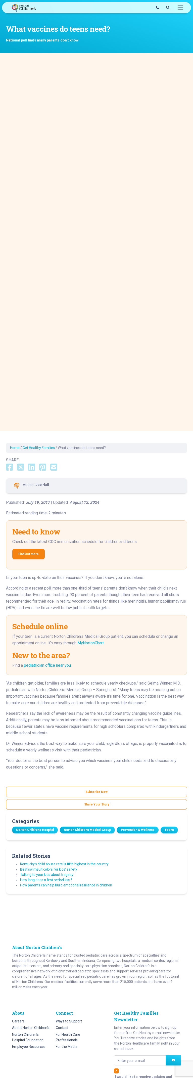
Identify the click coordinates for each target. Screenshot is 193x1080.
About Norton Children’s (30, 1028)
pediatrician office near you (47, 665)
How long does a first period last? (46, 880)
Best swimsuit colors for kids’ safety (48, 869)
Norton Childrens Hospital (35, 830)
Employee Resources (28, 1047)
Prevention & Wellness (138, 830)
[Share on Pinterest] (42, 467)
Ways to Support (69, 1021)
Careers (18, 1021)
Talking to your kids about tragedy (46, 875)
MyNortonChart (90, 643)
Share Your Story (96, 804)
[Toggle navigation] (180, 7)
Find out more (28, 554)
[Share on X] (20, 467)
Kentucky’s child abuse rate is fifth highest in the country (64, 864)
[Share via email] (53, 467)
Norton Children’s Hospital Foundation (27, 1037)
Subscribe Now (96, 792)
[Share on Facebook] (9, 467)
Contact (62, 1028)
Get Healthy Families (39, 448)
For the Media (66, 1047)
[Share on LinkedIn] (31, 467)
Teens (169, 830)
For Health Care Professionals (68, 1037)
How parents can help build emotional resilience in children (66, 885)
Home (15, 448)
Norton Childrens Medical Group (87, 830)
